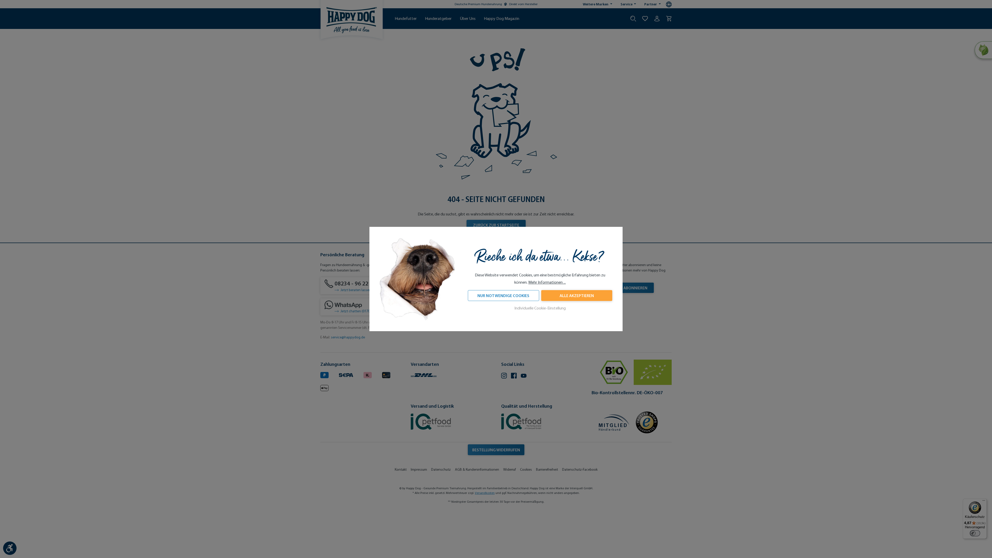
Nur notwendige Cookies (503, 295)
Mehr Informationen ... (547, 282)
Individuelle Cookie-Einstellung (540, 308)
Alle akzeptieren (577, 295)
